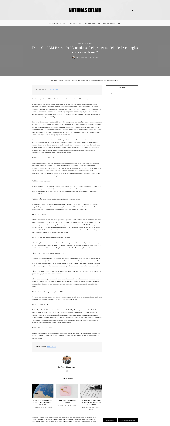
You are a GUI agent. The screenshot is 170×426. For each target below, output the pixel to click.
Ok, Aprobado (110, 420)
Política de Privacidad (128, 420)
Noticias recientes (53, 89)
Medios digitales (51, 346)
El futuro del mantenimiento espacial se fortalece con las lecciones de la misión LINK (42, 402)
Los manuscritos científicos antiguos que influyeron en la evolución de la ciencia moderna (91, 402)
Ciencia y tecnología (85, 43)
